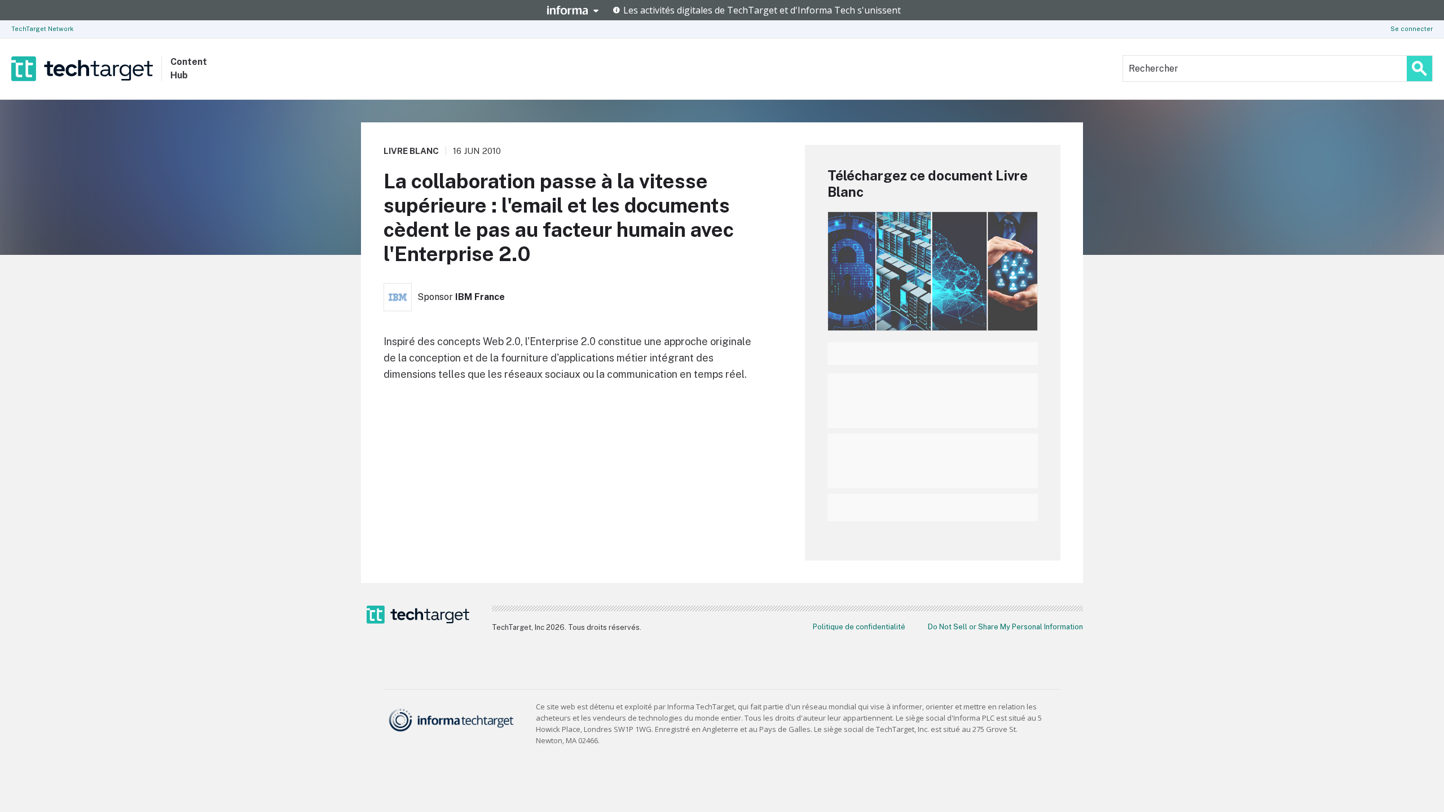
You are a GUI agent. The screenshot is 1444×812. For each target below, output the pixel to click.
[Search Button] (1419, 68)
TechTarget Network (42, 28)
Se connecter (1411, 28)
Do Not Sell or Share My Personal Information (1005, 627)
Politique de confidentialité (859, 627)
